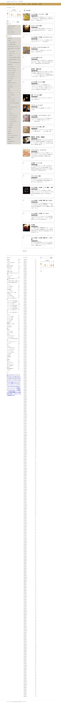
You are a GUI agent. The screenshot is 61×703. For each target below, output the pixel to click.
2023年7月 (25, 314)
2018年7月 (25, 404)
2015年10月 (25, 453)
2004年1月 (25, 662)
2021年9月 (25, 347)
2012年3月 (25, 517)
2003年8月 (25, 669)
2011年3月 (25, 535)
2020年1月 (25, 377)
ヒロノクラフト (9, 343)
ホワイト (18, 386)
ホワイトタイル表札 (11, 74)
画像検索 (40, 4)
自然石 (19, 392)
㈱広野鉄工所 (10, 127)
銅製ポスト (9, 139)
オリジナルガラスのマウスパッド (12, 341)
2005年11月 (25, 629)
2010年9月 (25, 544)
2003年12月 (25, 663)
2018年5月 (25, 407)
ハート (15, 384)
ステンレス (16, 380)
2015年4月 (25, 462)
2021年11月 (25, 344)
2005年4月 (25, 639)
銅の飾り (10, 395)
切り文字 (9, 390)
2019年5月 (25, 389)
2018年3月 (25, 410)
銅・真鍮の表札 (10, 86)
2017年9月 (25, 419)
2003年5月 (25, 674)
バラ (17, 384)
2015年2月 (25, 465)
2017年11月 (25, 416)
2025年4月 (25, 283)
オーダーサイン (10, 84)
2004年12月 (25, 645)
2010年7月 (25, 547)
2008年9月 (25, 580)
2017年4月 (25, 426)
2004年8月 (25, 651)
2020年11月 (25, 362)
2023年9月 (25, 311)
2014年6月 (25, 477)
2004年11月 (25, 647)
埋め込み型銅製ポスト (11, 141)
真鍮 (14, 392)
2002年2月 (25, 696)
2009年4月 (25, 569)
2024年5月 (25, 299)
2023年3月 (25, 320)
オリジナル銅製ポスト (11, 137)
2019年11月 (25, 380)
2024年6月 (25, 298)
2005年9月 (25, 632)
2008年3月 (25, 589)
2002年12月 (25, 681)
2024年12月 (25, 289)
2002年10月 (25, 684)
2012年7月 (25, 511)
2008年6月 (25, 584)
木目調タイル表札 (9, 271)
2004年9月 (25, 650)
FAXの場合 (29, 4)
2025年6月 (25, 280)
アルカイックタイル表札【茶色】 (12, 302)
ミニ (15, 388)
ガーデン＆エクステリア (10, 335)
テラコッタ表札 (10, 78)
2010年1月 (25, 556)
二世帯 (18, 388)
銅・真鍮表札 (9, 289)
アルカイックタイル (15, 374)
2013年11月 (25, 487)
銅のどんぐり (13, 393)
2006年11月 (25, 611)
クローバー (9, 380)
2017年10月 (25, 417)
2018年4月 (25, 408)
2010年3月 (25, 553)
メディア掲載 (9, 353)
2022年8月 (25, 331)
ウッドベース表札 (11, 51)
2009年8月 (25, 563)
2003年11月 (25, 665)
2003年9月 (25, 668)
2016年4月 (25, 444)
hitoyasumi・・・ (9, 346)
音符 (13, 395)
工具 (7, 392)
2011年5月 (25, 532)
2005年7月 (25, 635)
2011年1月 (25, 538)
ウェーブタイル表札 (11, 94)
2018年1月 (25, 413)
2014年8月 (25, 474)
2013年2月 (25, 501)
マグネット (8, 388)
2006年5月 (25, 620)
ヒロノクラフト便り (10, 350)
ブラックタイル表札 (11, 76)
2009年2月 (25, 572)
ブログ (14, 4)
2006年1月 (25, 626)
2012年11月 (25, 505)
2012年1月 (25, 520)
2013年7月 (25, 493)
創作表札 (9, 90)
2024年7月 (25, 296)
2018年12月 (25, 396)
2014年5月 (25, 478)
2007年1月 (25, 608)
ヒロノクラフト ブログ (15, 1)
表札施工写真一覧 (34, 4)
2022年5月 (25, 335)
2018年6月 (25, 405)
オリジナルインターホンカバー (12, 135)
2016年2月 (25, 447)
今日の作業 (10, 125)
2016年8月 (25, 438)
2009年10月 (25, 560)
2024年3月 (25, 302)
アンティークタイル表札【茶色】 (12, 306)
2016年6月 (25, 441)
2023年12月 (25, 307)
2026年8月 (25, 259)
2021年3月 (25, 356)
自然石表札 (9, 80)
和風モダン (14, 390)
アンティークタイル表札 (11, 70)
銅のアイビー (17, 393)
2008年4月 (25, 587)
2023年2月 (25, 322)
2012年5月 (25, 514)
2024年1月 (25, 305)
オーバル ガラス (11, 53)
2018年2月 (25, 411)
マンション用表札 (10, 66)
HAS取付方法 (10, 64)
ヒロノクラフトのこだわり (11, 349)
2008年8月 (25, 581)
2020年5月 (25, 371)
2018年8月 (25, 402)
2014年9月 (25, 472)
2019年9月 (25, 383)
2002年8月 (25, 687)
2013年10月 (25, 489)
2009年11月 (25, 559)
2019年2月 (25, 393)
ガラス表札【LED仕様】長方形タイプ (14, 62)
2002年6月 (25, 690)
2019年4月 (25, 390)
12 (11, 14)
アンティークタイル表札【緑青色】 (12, 308)
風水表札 (8, 334)
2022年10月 (25, 328)
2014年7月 (25, 475)
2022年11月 (25, 326)
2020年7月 (25, 368)
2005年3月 (25, 641)
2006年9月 (25, 614)
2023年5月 (25, 317)
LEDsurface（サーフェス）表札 (11, 292)
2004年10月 (25, 648)
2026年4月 (25, 265)
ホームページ (9, 4)
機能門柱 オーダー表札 (11, 82)
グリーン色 (13, 380)
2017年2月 (25, 429)
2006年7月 (25, 617)
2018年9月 (25, 401)
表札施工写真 (10, 38)
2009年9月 (25, 562)
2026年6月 (25, 262)
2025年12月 (25, 271)
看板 (8, 88)
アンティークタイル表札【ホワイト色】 (12, 310)
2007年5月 (25, 602)
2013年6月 (25, 495)
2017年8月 (25, 420)
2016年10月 (25, 435)
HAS (7, 344)
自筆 (8, 393)
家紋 (19, 390)
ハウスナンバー (9, 268)
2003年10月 (25, 666)
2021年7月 (25, 350)
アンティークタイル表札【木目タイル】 (12, 313)
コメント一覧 (18, 4)
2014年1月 (25, 484)
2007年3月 (25, 605)
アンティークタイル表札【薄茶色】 (12, 305)
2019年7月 (25, 386)
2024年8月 (25, 295)
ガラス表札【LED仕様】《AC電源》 (14, 57)
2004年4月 (25, 657)
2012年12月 (25, 504)
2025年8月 (25, 277)
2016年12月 (25, 432)
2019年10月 (25, 381)
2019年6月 (25, 387)
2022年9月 (25, 329)
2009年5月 (25, 568)
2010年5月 (25, 550)
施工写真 (8, 259)
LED (8, 374)
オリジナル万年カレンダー (11, 347)
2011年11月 (25, 523)
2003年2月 (25, 678)
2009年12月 (25, 557)
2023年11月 (25, 308)
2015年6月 (25, 459)
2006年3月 (25, 623)
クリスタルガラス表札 (10, 337)
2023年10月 (25, 310)
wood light (9, 143)
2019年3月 (25, 392)
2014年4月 (25, 480)
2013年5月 (25, 496)
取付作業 (9, 131)
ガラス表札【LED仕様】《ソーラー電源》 (14, 60)
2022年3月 (25, 338)
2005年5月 (25, 638)
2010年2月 (25, 554)
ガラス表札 (10, 55)
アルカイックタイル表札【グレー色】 (12, 299)
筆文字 (16, 392)
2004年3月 (25, 659)
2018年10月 (25, 399)
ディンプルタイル (11, 384)
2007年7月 (25, 599)
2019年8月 (25, 384)
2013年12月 (25, 486)
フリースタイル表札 (10, 286)
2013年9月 (25, 490)
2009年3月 (25, 571)
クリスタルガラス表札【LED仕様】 (12, 338)
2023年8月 (25, 313)
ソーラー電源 (10, 383)
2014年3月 (25, 481)
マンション (13, 388)
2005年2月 (25, 642)
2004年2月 (25, 660)
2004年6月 (25, 654)
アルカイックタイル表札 (11, 68)
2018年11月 (25, 398)
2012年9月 (25, 508)
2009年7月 (25, 565)
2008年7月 (25, 583)
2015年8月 (25, 456)
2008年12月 (25, 575)
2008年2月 (25, 590)
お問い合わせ (24, 4)
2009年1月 (25, 574)
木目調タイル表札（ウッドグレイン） (13, 46)
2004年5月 (25, 656)
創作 (7, 340)
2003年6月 (25, 672)
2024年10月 (25, 292)
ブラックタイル (11, 386)
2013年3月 (25, 499)
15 (51, 265)
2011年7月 (25, 529)
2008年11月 (25, 577)
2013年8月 (25, 492)
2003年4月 (25, 675)
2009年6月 (25, 566)
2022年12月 (25, 325)
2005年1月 (25, 644)
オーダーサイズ (17, 378)
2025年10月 (25, 274)
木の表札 (9, 40)
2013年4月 (25, 498)
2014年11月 (25, 469)
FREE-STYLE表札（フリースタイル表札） (13, 49)
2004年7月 (25, 653)
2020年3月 (25, 374)
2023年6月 (25, 316)
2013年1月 (25, 502)
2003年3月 (25, 677)
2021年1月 (25, 359)
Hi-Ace (10, 129)
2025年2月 (25, 286)
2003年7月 (25, 671)
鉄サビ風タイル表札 (10, 265)
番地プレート (10, 133)
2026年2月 (25, 268)
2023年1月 (25, 323)
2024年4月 (25, 301)
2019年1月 (25, 395)
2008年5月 (25, 586)
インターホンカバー (10, 362)
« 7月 (7, 20)
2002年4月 (25, 693)
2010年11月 (25, 541)
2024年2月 (25, 304)
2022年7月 (25, 332)
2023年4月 (25, 319)
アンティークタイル (13, 376)
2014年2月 (25, 483)
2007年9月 (25, 596)
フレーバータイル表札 (11, 72)
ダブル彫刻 (14, 383)
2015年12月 (25, 450)
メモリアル (8, 314)
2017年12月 (25, 414)
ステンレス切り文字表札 (11, 42)
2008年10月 (25, 578)
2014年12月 (25, 468)
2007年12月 (25, 593)
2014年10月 (25, 471)
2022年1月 (25, 341)
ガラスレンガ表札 (10, 92)
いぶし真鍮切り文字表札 (11, 44)
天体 (17, 390)
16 (53, 265)
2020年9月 (25, 365)
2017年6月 (25, 423)
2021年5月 (25, 353)
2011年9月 (25, 526)
